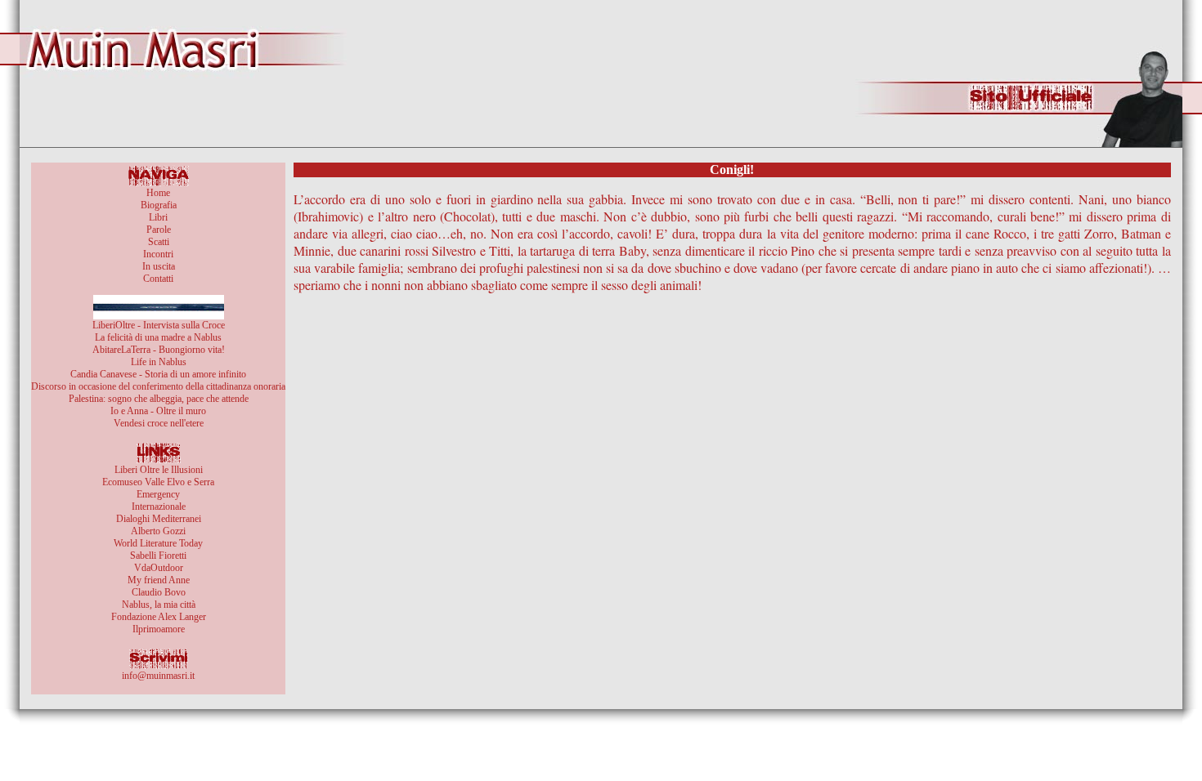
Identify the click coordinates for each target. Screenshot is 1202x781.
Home (158, 193)
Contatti (158, 278)
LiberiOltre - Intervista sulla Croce (158, 325)
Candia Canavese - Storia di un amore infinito (158, 374)
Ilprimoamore (158, 629)
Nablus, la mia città (158, 604)
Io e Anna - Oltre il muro (158, 411)
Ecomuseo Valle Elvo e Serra (158, 482)
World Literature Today (158, 543)
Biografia (159, 205)
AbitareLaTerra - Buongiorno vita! (158, 349)
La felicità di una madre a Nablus (158, 337)
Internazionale (159, 506)
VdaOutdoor (158, 567)
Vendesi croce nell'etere (159, 423)
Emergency (158, 494)
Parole (158, 229)
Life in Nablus (158, 362)
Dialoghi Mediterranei (158, 518)
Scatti (158, 242)
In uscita (158, 266)
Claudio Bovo (159, 592)
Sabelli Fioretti (158, 555)
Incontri (158, 254)
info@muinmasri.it (158, 675)
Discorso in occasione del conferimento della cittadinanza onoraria (158, 386)
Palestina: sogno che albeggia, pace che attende (159, 398)
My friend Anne (159, 580)
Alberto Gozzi (158, 531)
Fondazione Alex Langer (158, 617)
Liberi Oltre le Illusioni (158, 469)
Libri (158, 217)
